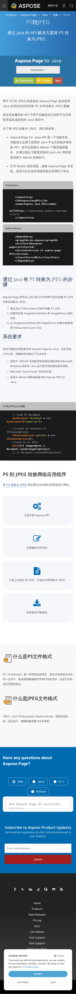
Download (25, 80)
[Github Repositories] (53, 889)
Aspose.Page (29, 14)
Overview (37, 69)
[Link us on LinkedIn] (30, 889)
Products (11, 14)
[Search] (71, 5)
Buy (58, 80)
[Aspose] (26, 5)
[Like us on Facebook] (15, 889)
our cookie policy (30, 967)
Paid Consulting (37, 949)
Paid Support (37, 943)
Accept (38, 974)
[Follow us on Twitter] (22, 889)
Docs (37, 926)
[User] (64, 5)
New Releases (37, 914)
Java (45, 14)
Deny (53, 982)
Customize (23, 982)
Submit (38, 859)
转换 (55, 14)
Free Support (37, 937)
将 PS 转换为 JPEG (15, 484)
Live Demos (37, 932)
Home (37, 903)
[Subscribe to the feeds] (61, 889)
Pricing (45, 80)
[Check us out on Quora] (46, 889)
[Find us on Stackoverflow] (38, 889)
